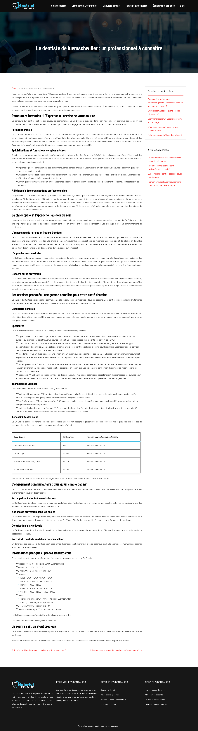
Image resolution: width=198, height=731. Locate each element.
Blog (182, 5)
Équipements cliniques (164, 5)
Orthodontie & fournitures (85, 5)
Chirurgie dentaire (112, 5)
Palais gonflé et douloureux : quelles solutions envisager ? (40, 650)
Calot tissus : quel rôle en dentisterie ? (165, 135)
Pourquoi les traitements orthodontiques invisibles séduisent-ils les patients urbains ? (165, 102)
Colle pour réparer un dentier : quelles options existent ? (114, 650)
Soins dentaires (58, 5)
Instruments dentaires (136, 5)
